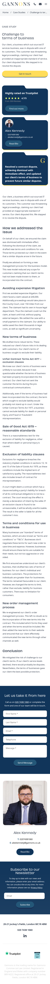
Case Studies (19, 12)
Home (5, 12)
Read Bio (13, 143)
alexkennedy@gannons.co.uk (20, 137)
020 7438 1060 (22, 702)
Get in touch (25, 73)
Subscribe (25, 904)
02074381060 (13, 134)
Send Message (25, 762)
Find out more (16, 108)
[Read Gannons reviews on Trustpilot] (13, 953)
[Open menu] (45, 4)
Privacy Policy (36, 887)
